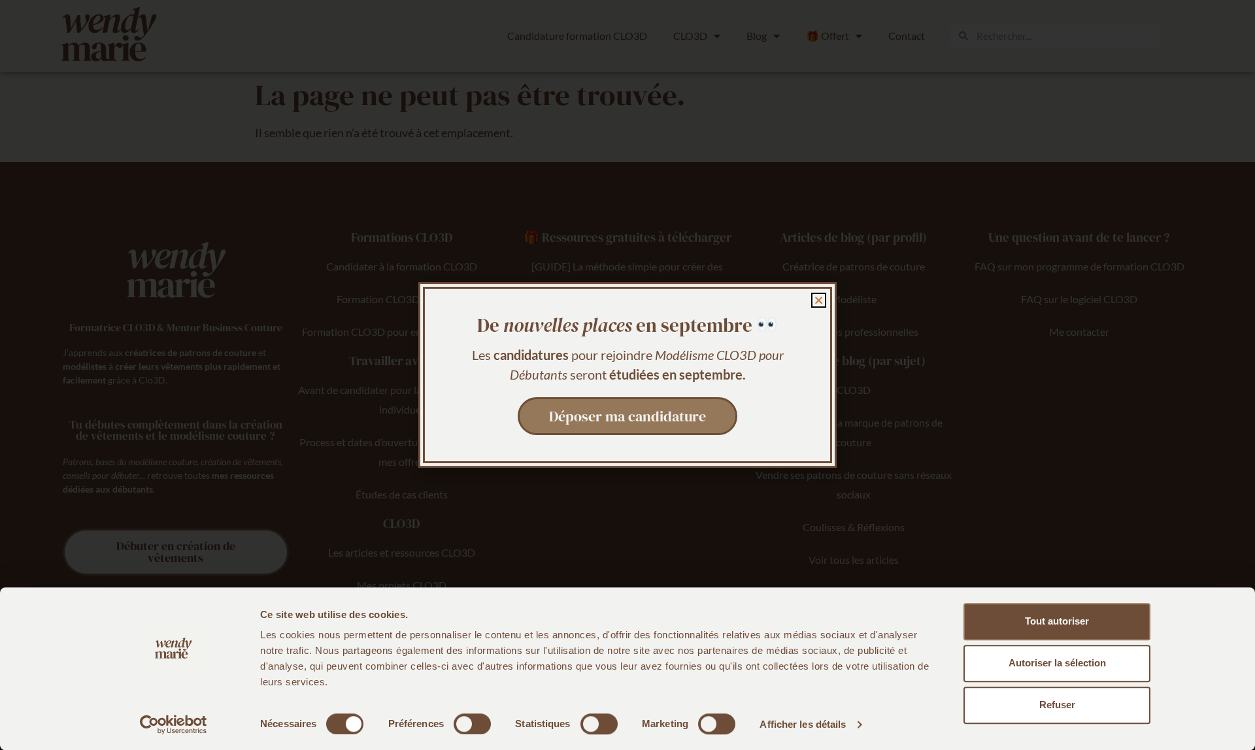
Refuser (1057, 704)
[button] (819, 300)
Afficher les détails (803, 724)
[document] (627, 375)
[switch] (472, 723)
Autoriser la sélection (1057, 662)
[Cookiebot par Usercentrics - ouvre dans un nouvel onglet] (173, 724)
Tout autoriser (1057, 621)
